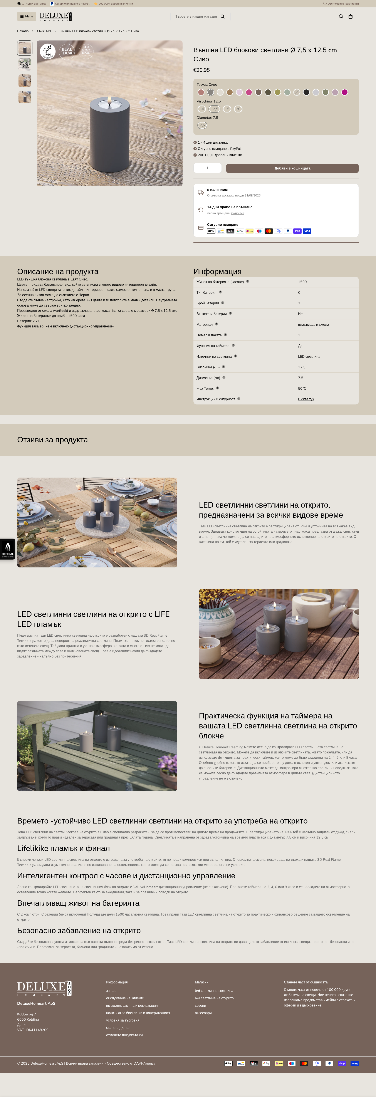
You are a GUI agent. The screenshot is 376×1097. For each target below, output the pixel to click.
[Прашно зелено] (325, 92)
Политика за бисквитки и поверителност (138, 1013)
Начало (23, 31)
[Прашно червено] (335, 92)
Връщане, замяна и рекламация (132, 1005)
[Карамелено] (229, 92)
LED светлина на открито (214, 998)
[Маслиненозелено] (277, 92)
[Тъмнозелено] (268, 92)
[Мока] (258, 92)
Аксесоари (203, 1013)
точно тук (237, 213)
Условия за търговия (122, 1020)
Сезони (200, 1005)
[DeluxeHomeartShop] (56, 16)
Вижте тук (306, 399)
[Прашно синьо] (316, 92)
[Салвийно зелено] (287, 92)
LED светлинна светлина (214, 990)
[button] (351, 17)
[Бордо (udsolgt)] (201, 92)
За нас (111, 990)
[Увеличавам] (173, 50)
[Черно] (306, 92)
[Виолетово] (344, 92)
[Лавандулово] (239, 92)
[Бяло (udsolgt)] (220, 92)
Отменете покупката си (124, 1035)
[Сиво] (210, 92)
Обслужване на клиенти (125, 998)
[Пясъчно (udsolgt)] (296, 92)
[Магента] (249, 92)
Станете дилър (117, 1027)
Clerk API (44, 31)
